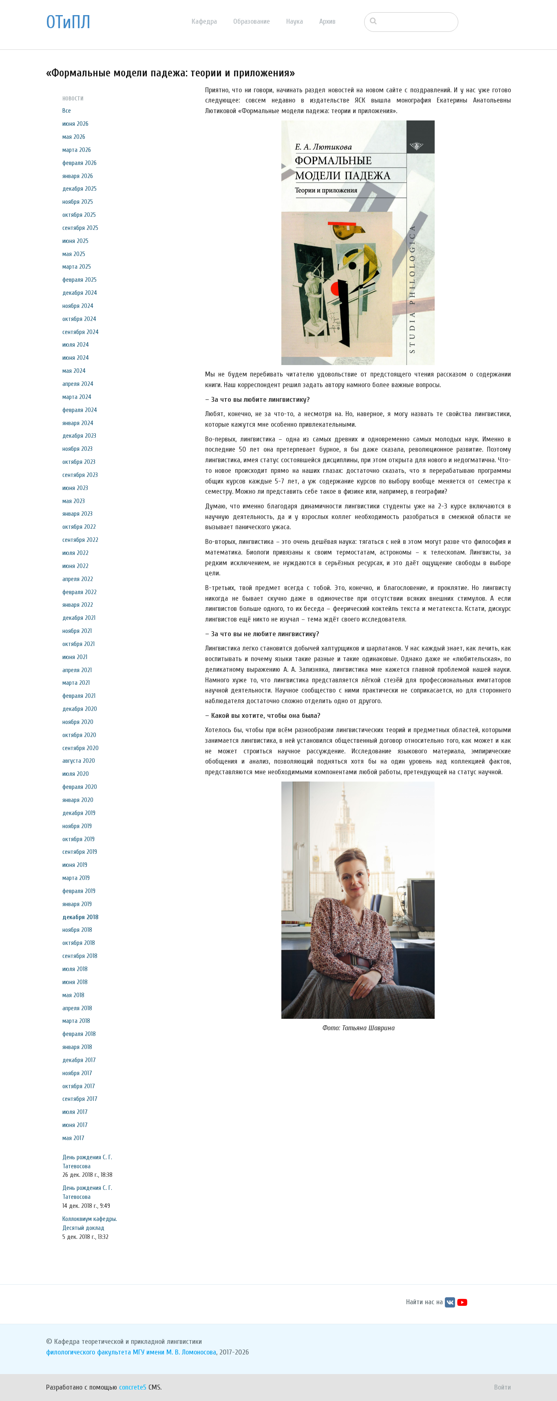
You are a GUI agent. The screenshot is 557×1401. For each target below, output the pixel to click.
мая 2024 (74, 370)
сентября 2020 (80, 748)
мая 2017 (73, 1138)
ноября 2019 (77, 826)
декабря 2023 (79, 435)
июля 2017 (75, 1112)
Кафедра (204, 21)
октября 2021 (78, 644)
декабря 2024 (79, 292)
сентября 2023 (80, 475)
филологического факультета (88, 1352)
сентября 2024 (80, 332)
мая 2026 (73, 136)
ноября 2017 (77, 1073)
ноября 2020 (77, 722)
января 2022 (77, 604)
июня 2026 (75, 123)
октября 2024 (79, 319)
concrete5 (132, 1387)
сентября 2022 (80, 539)
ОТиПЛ (68, 22)
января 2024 (77, 423)
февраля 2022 (79, 592)
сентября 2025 (80, 228)
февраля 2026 (79, 163)
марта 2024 (76, 397)
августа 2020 (78, 760)
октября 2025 (79, 214)
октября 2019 (78, 839)
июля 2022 (75, 553)
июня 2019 (74, 865)
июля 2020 (75, 773)
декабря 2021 (78, 617)
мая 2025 (73, 254)
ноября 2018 (77, 929)
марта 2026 (76, 150)
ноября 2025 (77, 201)
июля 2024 (75, 344)
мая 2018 (73, 995)
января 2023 (77, 513)
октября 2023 (78, 462)
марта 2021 (76, 682)
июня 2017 (75, 1125)
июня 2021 (74, 657)
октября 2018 (78, 943)
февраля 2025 (79, 279)
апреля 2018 (77, 1008)
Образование (251, 21)
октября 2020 (79, 735)
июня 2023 (75, 488)
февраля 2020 (79, 787)
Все (66, 110)
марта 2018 (76, 1021)
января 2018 (77, 1047)
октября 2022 (79, 526)
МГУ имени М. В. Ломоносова (174, 1352)
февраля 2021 (78, 695)
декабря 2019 (78, 813)
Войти (502, 1387)
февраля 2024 (79, 410)
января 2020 (77, 800)
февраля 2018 (79, 1034)
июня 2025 (75, 241)
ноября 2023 (77, 448)
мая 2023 (73, 501)
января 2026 (77, 176)
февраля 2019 (78, 891)
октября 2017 (78, 1086)
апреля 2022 (77, 579)
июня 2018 (75, 982)
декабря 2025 (79, 188)
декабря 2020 (79, 709)
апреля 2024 (77, 384)
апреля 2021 (77, 670)
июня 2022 (75, 566)
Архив (327, 21)
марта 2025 (76, 266)
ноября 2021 (77, 631)
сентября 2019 (79, 851)
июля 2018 (75, 969)
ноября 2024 (77, 306)
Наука (294, 21)
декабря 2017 (79, 1060)
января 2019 (77, 904)
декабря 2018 (80, 917)
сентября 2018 (79, 956)
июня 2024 (75, 357)
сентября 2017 (79, 1099)
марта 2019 (76, 878)
